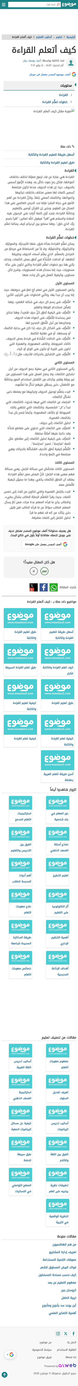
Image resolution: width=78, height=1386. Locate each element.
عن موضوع (46, 1342)
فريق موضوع (44, 1357)
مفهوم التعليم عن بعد (62, 1282)
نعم (44, 571)
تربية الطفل (68, 1298)
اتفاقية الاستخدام (66, 1349)
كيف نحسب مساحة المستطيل (57, 1275)
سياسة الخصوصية (42, 1349)
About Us (70, 1357)
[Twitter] (66, 1333)
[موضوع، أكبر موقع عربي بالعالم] (69, 5)
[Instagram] (58, 1333)
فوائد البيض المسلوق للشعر (58, 1267)
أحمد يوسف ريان (32, 60)
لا (34, 571)
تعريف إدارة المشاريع (62, 1252)
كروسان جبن (68, 1290)
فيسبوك (44, 587)
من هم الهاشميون (64, 1244)
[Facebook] (73, 1333)
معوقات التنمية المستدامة (59, 1260)
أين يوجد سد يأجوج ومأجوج (59, 1305)
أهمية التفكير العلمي (62, 1313)
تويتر (34, 587)
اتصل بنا (71, 1342)
